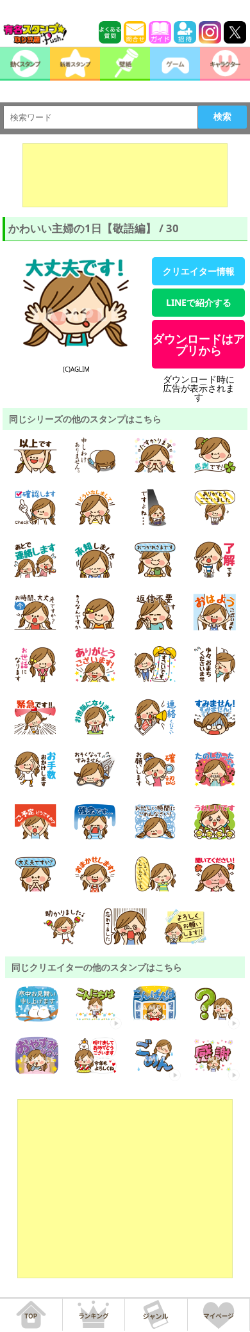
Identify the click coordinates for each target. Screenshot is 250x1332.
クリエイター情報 (199, 271)
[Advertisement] (125, 175)
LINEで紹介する (198, 302)
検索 (222, 116)
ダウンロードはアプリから (199, 344)
